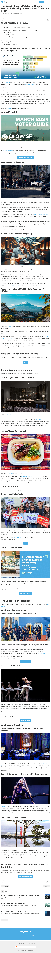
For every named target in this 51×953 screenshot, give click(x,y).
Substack (19, 950)
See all (3, 920)
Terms (27, 943)
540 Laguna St (17, 537)
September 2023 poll (30, 84)
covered (9, 326)
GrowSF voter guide (8, 150)
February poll (6, 82)
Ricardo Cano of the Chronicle (41, 214)
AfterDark (3, 806)
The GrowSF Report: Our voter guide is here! (13, 903)
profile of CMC (42, 653)
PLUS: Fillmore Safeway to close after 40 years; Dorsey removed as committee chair (20, 913)
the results (9, 108)
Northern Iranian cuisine (27, 476)
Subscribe (42, 2)
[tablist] (4, 891)
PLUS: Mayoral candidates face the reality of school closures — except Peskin (18, 905)
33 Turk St (8, 415)
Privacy (23, 943)
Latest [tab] (6, 891)
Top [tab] (2, 891)
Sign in (47, 2)
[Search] (48, 891)
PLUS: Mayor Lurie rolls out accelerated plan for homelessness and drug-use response (20, 897)
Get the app (32, 946)
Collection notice (33, 943)
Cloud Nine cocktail (41, 420)
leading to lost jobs (14, 285)
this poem (41, 856)
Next (46, 886)
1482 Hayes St (13, 588)
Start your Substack (22, 946)
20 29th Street (9, 473)
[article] (25, 897)
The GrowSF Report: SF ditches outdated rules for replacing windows (20, 895)
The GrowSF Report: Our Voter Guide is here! (13, 911)
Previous (6, 886)
